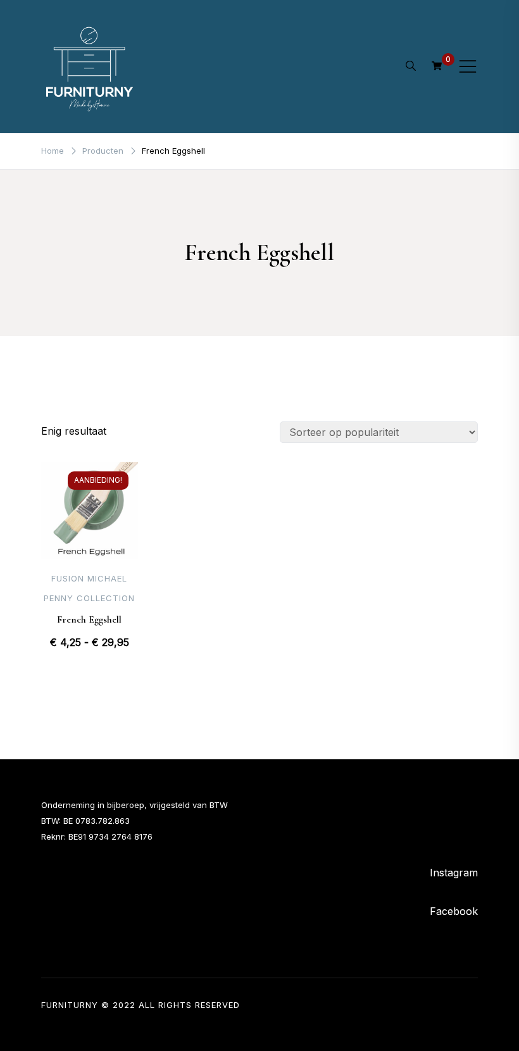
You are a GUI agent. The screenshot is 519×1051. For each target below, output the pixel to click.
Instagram (454, 872)
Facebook (454, 911)
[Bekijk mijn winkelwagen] (437, 65)
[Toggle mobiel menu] (468, 66)
